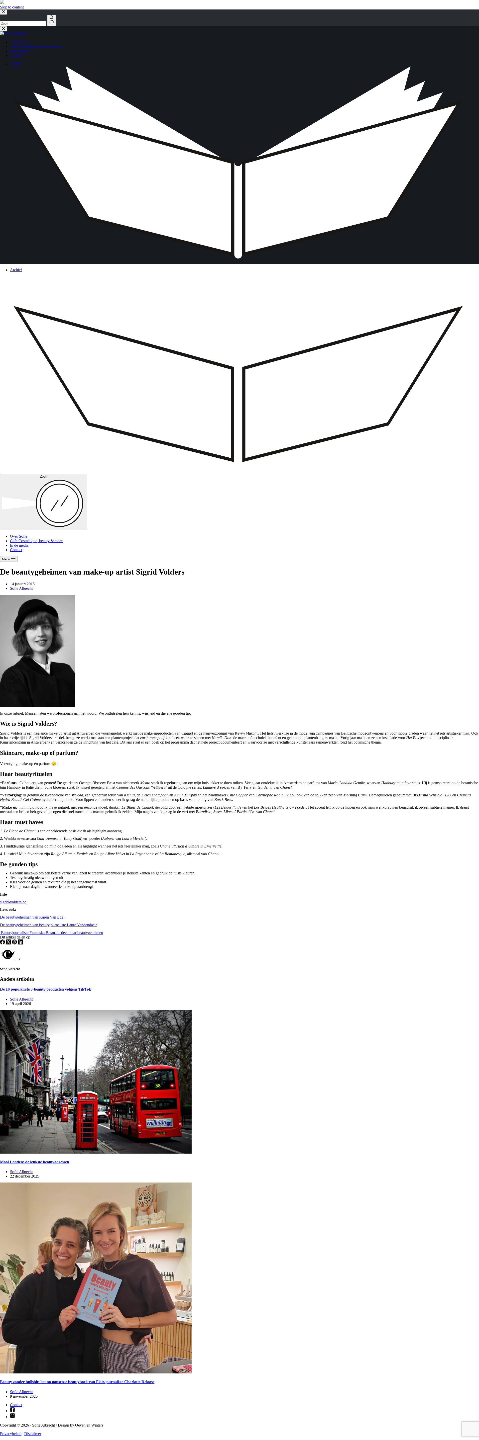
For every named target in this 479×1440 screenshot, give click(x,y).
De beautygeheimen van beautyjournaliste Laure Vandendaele (48, 925)
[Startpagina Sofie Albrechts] (2, 2)
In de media (19, 545)
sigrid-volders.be (13, 902)
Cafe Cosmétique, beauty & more (36, 541)
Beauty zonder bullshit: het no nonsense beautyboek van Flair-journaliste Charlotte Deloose (77, 1382)
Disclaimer (32, 1434)
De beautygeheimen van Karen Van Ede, (32, 917)
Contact (16, 550)
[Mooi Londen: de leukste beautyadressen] (96, 1152)
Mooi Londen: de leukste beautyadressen (34, 1162)
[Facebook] (3, 943)
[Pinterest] (15, 943)
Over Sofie (18, 536)
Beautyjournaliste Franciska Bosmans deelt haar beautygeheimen (51, 933)
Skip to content (12, 7)
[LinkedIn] (20, 943)
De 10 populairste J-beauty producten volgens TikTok (45, 989)
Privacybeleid (10, 1434)
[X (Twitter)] (9, 943)
